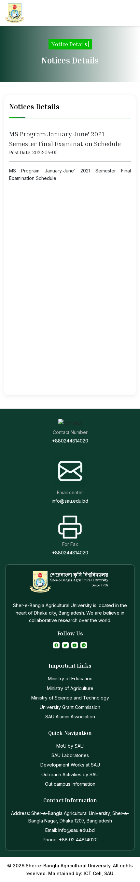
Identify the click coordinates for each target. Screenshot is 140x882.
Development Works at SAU (70, 764)
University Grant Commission (70, 707)
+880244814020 (70, 440)
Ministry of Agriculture (70, 688)
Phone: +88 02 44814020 (70, 839)
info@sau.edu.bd (70, 501)
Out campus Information (70, 784)
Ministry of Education (70, 678)
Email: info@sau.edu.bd (70, 830)
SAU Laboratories (70, 755)
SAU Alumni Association (70, 716)
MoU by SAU (70, 746)
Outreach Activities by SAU (70, 774)
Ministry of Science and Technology (70, 697)
